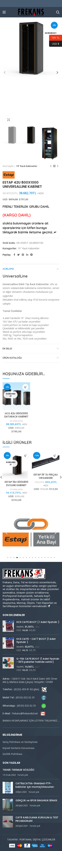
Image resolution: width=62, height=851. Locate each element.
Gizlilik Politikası (12, 754)
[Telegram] (31, 254)
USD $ (54, 43)
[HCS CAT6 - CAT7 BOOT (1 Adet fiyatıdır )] (8, 644)
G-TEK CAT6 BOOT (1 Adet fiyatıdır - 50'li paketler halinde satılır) (37, 660)
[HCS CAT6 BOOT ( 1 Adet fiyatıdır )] (8, 626)
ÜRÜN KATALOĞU (12, 357)
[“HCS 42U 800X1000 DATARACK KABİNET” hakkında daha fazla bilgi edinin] (25, 387)
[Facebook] (14, 254)
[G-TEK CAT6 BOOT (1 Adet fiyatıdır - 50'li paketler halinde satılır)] (8, 664)
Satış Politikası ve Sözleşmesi (20, 742)
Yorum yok (22, 774)
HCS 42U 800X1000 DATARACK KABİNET (16, 415)
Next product (57, 166)
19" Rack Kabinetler (26, 166)
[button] (7, 557)
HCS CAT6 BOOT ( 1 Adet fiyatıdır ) (37, 622)
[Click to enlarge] (8, 119)
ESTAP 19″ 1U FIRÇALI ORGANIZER (46, 476)
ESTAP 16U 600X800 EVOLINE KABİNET (16, 483)
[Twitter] (18, 254)
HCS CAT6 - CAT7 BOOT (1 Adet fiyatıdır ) (36, 640)
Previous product (51, 166)
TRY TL (54, 37)
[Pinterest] (23, 254)
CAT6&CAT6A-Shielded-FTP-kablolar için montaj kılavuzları (35, 785)
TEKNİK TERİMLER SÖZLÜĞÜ (18, 770)
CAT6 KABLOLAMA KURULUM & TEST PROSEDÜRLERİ (37, 819)
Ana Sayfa (8, 166)
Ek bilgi (7, 348)
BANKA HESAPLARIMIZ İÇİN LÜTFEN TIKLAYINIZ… (31, 720)
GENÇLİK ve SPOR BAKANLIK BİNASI (36, 800)
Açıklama (8, 268)
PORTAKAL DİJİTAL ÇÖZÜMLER (37, 839)
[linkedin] (27, 254)
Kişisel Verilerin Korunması (18, 748)
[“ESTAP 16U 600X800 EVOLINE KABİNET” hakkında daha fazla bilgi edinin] (25, 456)
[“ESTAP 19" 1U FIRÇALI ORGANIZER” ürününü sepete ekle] (55, 456)
